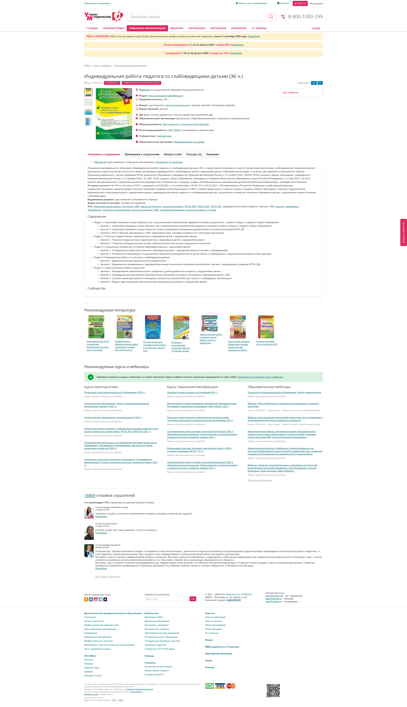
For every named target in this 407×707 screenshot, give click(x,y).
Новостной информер (215, 625)
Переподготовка (113, 28)
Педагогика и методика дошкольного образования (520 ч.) (114, 392)
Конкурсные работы (154, 674)
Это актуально (212, 633)
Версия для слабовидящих (253, 3)
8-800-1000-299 (305, 16)
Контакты (88, 660)
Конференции (90, 633)
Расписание (218, 28)
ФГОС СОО (204, 206)
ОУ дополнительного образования (161, 637)
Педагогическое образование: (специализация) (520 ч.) (113, 417)
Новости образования (215, 617)
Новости (210, 613)
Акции (208, 660)
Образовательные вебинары (97, 637)
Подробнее (254, 36)
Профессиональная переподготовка (101, 625)
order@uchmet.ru (273, 601)
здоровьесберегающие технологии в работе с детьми (188, 210)
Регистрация (316, 3)
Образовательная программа (189, 142)
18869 (89, 495)
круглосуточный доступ (177, 105)
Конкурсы (150, 662)
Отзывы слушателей (94, 621)
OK (192, 599)
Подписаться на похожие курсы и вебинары (260, 377)
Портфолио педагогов (155, 645)
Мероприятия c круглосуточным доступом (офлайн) (109, 645)
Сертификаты (197, 28)
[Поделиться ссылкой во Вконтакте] (314, 83)
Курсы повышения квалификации (100, 629)
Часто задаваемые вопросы (97, 649)
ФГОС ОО (216, 206)
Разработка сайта (91, 694)
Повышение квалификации (147, 28)
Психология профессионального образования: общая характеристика (284, 392)
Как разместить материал (157, 629)
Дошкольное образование (157, 621)
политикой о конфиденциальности (139, 689)
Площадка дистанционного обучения (162, 641)
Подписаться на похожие (141, 83)
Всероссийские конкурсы (157, 670)
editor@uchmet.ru (274, 599)
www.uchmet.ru (137, 692)
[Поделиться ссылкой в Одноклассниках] (320, 83)
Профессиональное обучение (98, 641)
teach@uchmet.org (274, 596)
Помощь (260, 28)
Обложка (99, 162)
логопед (280, 206)
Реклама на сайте (92, 675)
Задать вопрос (403, 232)
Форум (209, 640)
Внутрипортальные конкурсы (158, 666)
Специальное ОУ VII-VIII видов (160, 649)
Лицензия (144, 90)
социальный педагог (172, 206)
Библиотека (239, 28)
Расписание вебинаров (260, 480)
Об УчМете (90, 656)
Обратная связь (92, 667)
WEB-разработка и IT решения (222, 647)
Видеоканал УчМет (154, 617)
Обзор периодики (213, 629)
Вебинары (176, 28)
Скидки (93, 28)
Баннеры (88, 671)
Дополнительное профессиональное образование (112, 613)
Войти (301, 3)
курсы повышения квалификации (165, 95)
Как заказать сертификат (157, 625)
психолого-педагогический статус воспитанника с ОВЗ (130, 210)
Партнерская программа (97, 3)
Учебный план (163, 136)
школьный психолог (151, 206)
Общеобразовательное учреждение (162, 633)
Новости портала (213, 621)
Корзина (284, 3)
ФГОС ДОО (190, 206)
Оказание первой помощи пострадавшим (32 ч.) (192, 392)
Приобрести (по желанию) (169, 162)
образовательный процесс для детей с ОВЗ (117, 206)
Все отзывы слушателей (108, 576)
